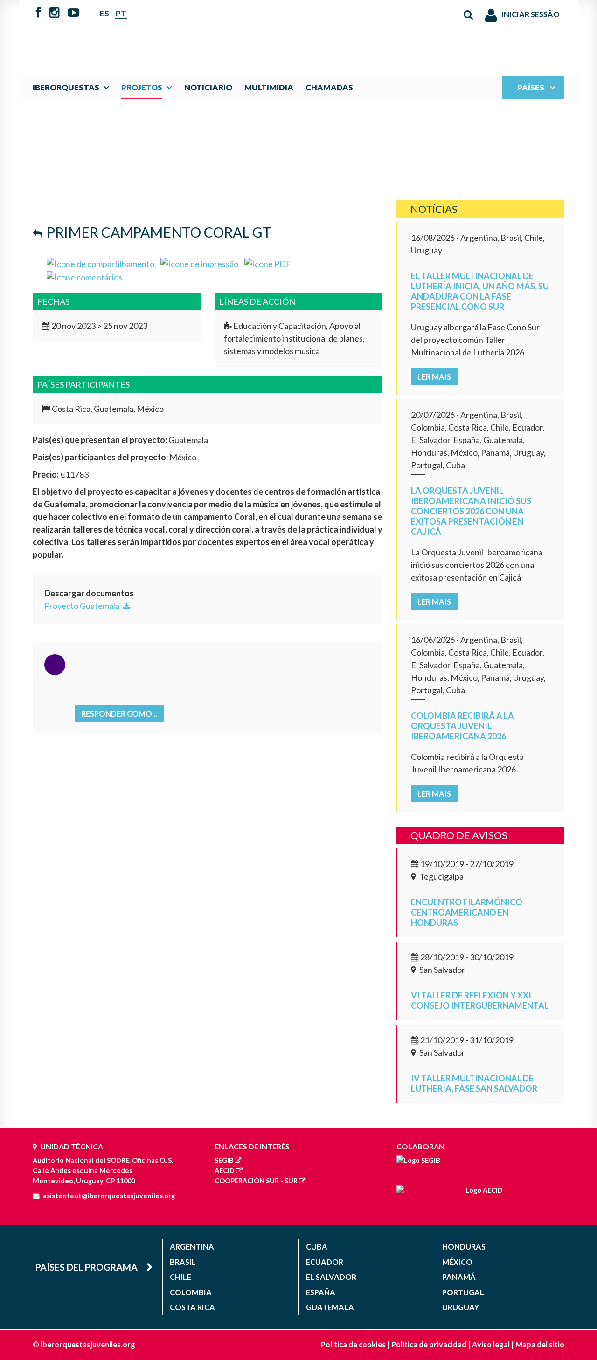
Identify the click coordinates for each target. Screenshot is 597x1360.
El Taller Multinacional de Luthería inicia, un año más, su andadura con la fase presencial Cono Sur (480, 291)
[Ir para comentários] (84, 276)
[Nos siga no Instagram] (54, 13)
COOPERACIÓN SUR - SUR (256, 1181)
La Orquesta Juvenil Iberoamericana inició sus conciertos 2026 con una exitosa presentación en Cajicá (471, 511)
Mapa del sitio (539, 1344)
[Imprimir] (199, 263)
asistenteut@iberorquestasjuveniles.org (109, 1196)
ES (104, 13)
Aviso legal (491, 1344)
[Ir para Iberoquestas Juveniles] (276, 33)
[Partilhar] (100, 263)
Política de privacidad (428, 1344)
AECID (225, 1171)
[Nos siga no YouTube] (73, 13)
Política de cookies (353, 1344)
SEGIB (224, 1160)
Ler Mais (434, 376)
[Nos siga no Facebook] (38, 13)
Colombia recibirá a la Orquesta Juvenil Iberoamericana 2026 (462, 726)
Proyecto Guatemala (82, 606)
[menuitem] (73, 87)
